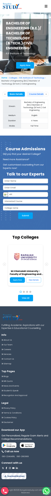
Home (4, 77)
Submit (25, 215)
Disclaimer (8, 422)
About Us (8, 340)
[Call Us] (5, 491)
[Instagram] (9, 468)
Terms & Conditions (13, 413)
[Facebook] (6, 468)
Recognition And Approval (15, 395)
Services (7, 354)
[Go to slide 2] (24, 292)
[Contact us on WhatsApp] (46, 491)
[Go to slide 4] (30, 292)
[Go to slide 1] (21, 292)
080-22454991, (8, 456)
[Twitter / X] (2, 468)
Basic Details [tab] (16, 94)
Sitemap (7, 364)
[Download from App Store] (27, 445)
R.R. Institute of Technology (31, 77)
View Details (34, 280)
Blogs (6, 376)
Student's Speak (11, 390)
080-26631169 (23, 456)
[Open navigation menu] (46, 6)
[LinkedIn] (16, 468)
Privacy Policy (9, 408)
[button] (5, 194)
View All (25, 298)
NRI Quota (8, 381)
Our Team (8, 345)
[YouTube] (13, 468)
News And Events (11, 386)
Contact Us (9, 359)
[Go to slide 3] (27, 292)
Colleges (13, 77)
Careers (7, 349)
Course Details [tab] (36, 94)
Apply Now (25, 65)
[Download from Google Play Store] (8, 445)
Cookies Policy (10, 417)
